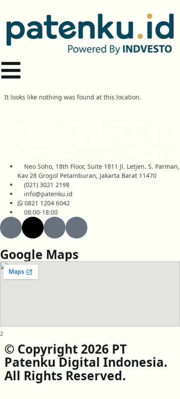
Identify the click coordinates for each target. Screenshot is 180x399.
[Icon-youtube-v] (55, 228)
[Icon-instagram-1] (76, 228)
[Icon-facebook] (11, 228)
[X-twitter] (33, 228)
